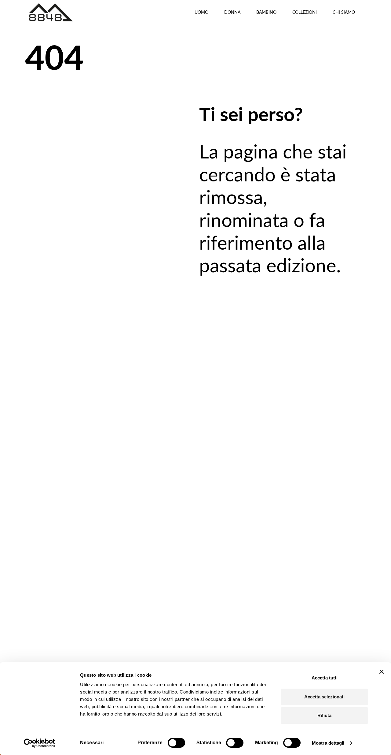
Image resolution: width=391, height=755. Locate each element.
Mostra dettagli (328, 743)
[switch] (176, 743)
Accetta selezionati (324, 696)
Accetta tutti (325, 677)
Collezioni (304, 12)
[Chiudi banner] (381, 672)
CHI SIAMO (344, 12)
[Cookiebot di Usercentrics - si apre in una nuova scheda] (39, 743)
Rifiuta (324, 715)
